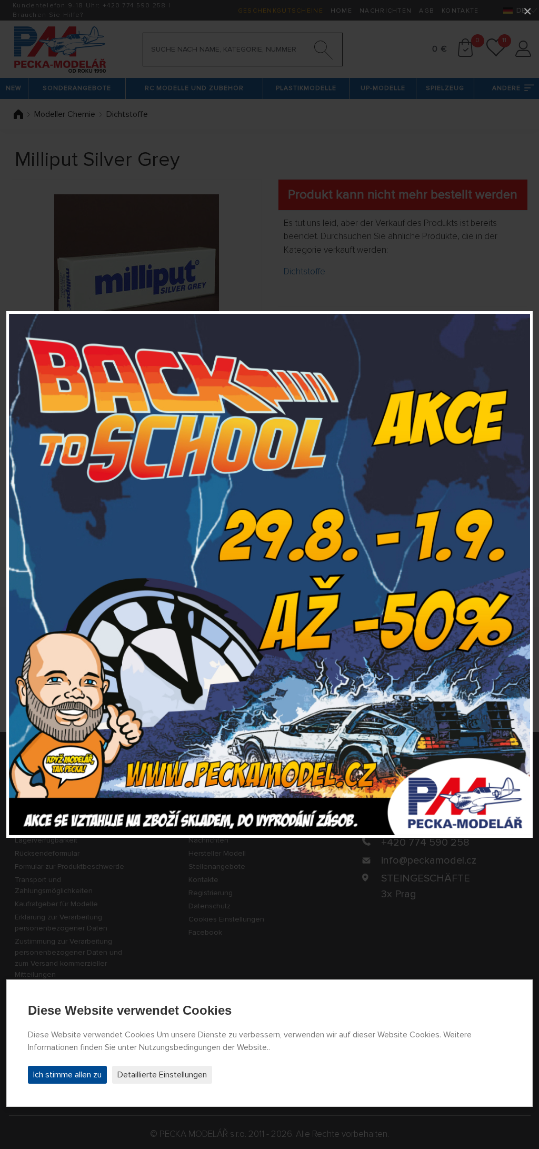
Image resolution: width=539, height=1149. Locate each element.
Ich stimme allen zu (67, 1074)
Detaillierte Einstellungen (162, 1074)
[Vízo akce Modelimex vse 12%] (269, 574)
